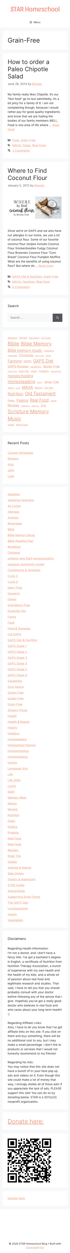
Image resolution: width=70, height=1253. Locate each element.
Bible (13, 344)
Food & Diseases (19, 628)
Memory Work (17, 797)
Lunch (12, 786)
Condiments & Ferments (24, 570)
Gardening (15, 681)
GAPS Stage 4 (17, 663)
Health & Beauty (19, 722)
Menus (12, 803)
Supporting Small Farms (24, 897)
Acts (11, 464)
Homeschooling (20, 376)
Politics (12, 827)
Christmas (26, 355)
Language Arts (18, 768)
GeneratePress (35, 1247)
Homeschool (55, 371)
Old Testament (40, 393)
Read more (46, 265)
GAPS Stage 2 (17, 652)
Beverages (15, 523)
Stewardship (16, 891)
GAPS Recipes (18, 366)
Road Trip (14, 856)
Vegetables (15, 920)
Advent (23, 337)
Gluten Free (51, 366)
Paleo (26, 145)
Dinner (48, 356)
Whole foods (22, 424)
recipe (53, 400)
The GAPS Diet (18, 902)
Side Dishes (16, 873)
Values (12, 914)
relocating (25, 406)
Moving (38, 387)
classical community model (26, 564)
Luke (11, 476)
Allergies (13, 512)
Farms (12, 617)
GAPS (27, 361)
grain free (24, 371)
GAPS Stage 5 (17, 669)
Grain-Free (28, 140)
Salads (12, 862)
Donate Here (16, 1198)
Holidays (44, 371)
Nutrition (28, 281)
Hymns (12, 762)
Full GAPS (14, 634)
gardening (35, 366)
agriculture (34, 338)
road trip (35, 406)
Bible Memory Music (21, 535)
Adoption (12, 337)
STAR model (16, 885)
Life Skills (14, 780)
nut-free (48, 387)
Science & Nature (19, 867)
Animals (13, 517)
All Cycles (46, 338)
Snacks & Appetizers (22, 879)
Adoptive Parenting (21, 500)
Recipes (13, 405)
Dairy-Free (15, 587)
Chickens (49, 350)
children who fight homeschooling (31, 558)
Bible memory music (25, 350)
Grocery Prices (18, 710)
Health (34, 371)
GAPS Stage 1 (17, 646)
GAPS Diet (43, 360)
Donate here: (26, 1121)
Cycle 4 (13, 582)
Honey (39, 382)
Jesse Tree (51, 382)
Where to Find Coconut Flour (27, 174)
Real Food (39, 145)
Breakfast (14, 547)
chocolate (12, 355)
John (11, 470)
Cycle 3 (13, 576)
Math (11, 792)
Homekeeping (17, 739)
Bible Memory (36, 344)
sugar (11, 424)
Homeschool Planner (22, 745)
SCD (43, 405)
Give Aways (16, 687)
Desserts (14, 593)
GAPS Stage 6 (17, 675)
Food (15, 140)
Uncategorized (18, 908)
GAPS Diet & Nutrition (27, 276)
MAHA (16, 145)
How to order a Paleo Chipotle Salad (28, 69)
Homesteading (21, 381)
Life (10, 774)
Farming (15, 361)
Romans (13, 458)
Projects (13, 832)
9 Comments (21, 287)
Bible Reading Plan (20, 541)
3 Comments (21, 150)
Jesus (11, 387)
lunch (18, 388)
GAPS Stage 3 (17, 657)
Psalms (22, 400)
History (12, 727)
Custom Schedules (20, 452)
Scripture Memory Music (28, 415)
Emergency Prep (19, 605)
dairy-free (39, 356)
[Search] (57, 318)
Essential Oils (17, 611)
